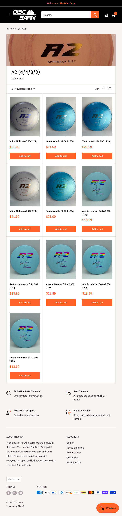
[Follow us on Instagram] (14, 493)
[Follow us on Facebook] (8, 493)
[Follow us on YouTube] (20, 493)
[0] (113, 15)
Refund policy (74, 452)
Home (9, 28)
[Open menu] (8, 15)
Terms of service (75, 447)
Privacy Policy (74, 462)
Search (70, 442)
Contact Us (72, 457)
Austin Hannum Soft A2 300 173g (24, 286)
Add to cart (24, 156)
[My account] (106, 15)
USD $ (11, 479)
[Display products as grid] (104, 88)
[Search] (95, 14)
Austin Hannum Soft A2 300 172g (96, 213)
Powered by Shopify (15, 506)
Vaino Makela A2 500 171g (96, 141)
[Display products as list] (109, 88)
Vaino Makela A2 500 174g (23, 141)
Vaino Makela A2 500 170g (60, 141)
